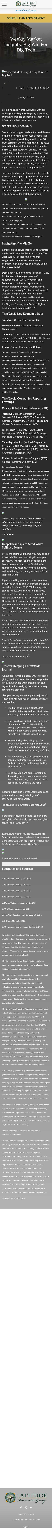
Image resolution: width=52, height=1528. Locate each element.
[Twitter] (26, 1507)
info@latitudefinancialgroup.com (26, 1519)
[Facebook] (21, 1507)
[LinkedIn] (30, 1507)
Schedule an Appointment (26, 18)
